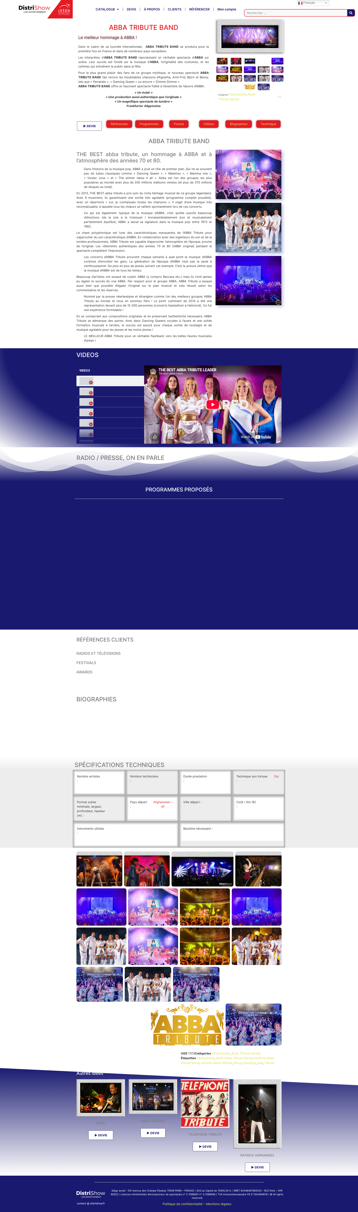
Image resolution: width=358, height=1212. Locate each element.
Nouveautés (238, 94)
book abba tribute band (234, 1058)
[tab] (110, 381)
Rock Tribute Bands (246, 1053)
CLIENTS (174, 9)
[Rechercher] (351, 13)
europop (249, 1063)
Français (309, 2)
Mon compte (226, 9)
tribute (269, 1063)
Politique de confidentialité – (184, 1204)
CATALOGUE (105, 9)
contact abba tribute (216, 1063)
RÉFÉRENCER (199, 9)
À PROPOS (152, 9)
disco (238, 1063)
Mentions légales (218, 1204)
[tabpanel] (213, 404)
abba (201, 1058)
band (210, 1058)
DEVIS (131, 9)
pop (260, 1063)
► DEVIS (89, 126)
